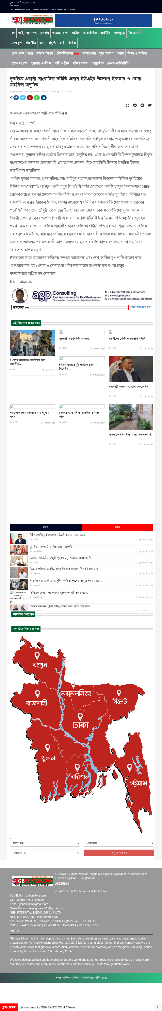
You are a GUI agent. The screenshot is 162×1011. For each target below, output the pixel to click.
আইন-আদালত (27, 33)
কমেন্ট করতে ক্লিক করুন (141, 307)
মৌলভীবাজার (68, 53)
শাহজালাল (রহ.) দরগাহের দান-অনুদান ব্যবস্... (29, 415)
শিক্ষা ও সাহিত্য (137, 53)
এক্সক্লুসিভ (97, 63)
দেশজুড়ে (119, 33)
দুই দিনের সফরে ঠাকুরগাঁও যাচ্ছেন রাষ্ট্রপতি (51, 547)
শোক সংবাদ (19, 63)
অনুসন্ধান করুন (119, 853)
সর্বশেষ (45, 527)
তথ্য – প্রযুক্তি (48, 43)
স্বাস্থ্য (30, 53)
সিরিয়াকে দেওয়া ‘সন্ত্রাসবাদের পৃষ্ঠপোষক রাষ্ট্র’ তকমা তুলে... (59, 593)
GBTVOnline (56, 9)
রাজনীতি (31, 43)
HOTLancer (69, 9)
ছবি (62, 43)
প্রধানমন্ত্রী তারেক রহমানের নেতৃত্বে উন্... (129, 386)
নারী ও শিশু (62, 63)
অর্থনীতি (105, 33)
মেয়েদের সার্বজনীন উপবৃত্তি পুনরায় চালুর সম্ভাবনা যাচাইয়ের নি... (61, 558)
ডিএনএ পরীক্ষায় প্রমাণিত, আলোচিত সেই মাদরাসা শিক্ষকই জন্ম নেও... (65, 569)
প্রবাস (120, 53)
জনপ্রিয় (117, 527)
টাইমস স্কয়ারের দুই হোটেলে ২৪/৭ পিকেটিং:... (76, 367)
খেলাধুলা (16, 43)
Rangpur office (22, 91)
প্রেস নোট (18, 53)
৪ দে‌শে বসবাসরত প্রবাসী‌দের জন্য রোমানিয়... (27, 362)
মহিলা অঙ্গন (80, 63)
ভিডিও (72, 43)
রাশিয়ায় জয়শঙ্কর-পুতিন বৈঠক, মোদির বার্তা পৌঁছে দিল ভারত (60, 606)
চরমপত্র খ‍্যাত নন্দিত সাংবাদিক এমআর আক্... (79, 415)
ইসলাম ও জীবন (41, 63)
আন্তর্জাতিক (90, 33)
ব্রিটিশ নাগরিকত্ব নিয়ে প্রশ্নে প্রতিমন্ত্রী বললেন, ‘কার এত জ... (58, 535)
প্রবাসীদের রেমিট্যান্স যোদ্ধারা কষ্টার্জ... (128, 338)
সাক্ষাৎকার (89, 53)
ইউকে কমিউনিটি (117, 63)
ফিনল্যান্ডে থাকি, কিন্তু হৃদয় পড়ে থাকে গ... (131, 434)
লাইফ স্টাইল (45, 53)
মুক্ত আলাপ (106, 53)
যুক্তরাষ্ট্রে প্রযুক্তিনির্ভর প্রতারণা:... (75, 338)
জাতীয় (76, 33)
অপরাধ (44, 33)
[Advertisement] (81, 486)
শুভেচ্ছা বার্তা (60, 33)
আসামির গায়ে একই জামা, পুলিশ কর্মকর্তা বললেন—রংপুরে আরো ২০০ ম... (66, 581)
